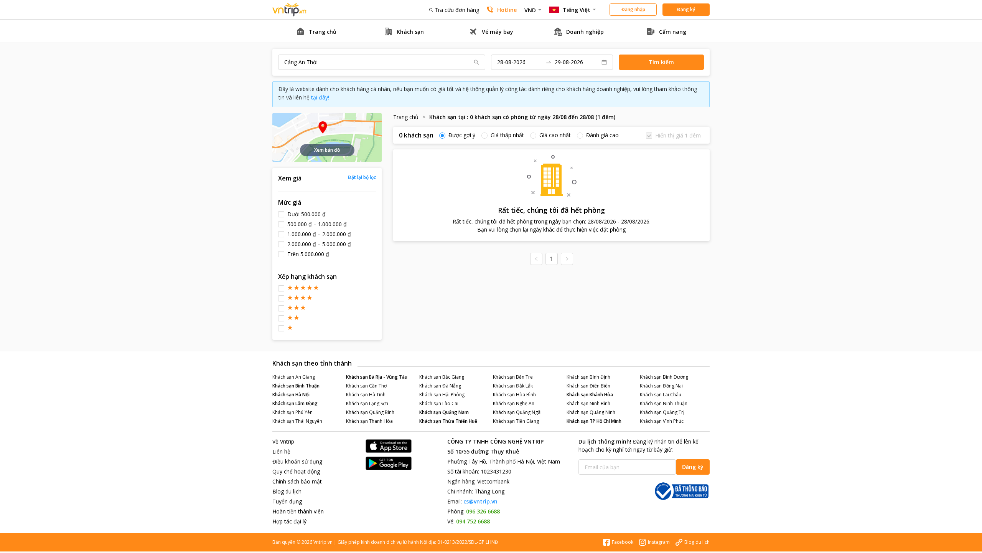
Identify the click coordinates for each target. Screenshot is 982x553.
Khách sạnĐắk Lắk (513, 385)
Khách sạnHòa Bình (514, 394)
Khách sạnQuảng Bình (370, 412)
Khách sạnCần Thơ (366, 385)
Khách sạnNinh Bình (588, 403)
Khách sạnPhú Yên (292, 412)
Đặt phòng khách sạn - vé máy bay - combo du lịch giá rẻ (289, 10)
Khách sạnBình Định (588, 377)
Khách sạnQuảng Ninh (591, 412)
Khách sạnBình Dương (664, 377)
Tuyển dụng (287, 501)
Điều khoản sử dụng (297, 461)
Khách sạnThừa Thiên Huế (448, 421)
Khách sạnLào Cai (438, 403)
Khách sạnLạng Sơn (367, 403)
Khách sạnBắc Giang (441, 377)
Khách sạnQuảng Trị (662, 412)
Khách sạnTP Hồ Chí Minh (594, 421)
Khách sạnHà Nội (291, 394)
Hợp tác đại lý (289, 521)
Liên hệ (281, 451)
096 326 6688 (483, 511)
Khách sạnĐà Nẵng (440, 385)
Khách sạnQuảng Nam (444, 412)
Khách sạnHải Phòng (442, 394)
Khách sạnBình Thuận (296, 385)
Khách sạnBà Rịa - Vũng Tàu (376, 377)
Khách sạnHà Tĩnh (366, 394)
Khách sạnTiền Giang (516, 421)
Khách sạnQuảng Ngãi (517, 412)
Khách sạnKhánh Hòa (590, 394)
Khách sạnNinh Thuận (663, 403)
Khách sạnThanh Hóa (369, 421)
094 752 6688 (473, 521)
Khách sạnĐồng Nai (661, 385)
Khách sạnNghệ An (513, 403)
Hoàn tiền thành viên (298, 511)
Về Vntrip (283, 441)
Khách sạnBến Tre (513, 377)
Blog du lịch (287, 491)
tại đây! (320, 97)
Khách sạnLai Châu (660, 394)
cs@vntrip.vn (480, 501)
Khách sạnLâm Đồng (295, 403)
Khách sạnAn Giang (293, 377)
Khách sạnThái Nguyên (297, 421)
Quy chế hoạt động (296, 471)
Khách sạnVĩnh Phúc (662, 421)
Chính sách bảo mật (297, 481)
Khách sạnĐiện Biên (588, 385)
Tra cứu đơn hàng (457, 9)
